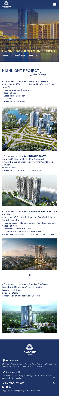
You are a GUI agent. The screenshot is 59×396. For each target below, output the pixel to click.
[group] (29, 308)
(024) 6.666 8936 (16, 383)
